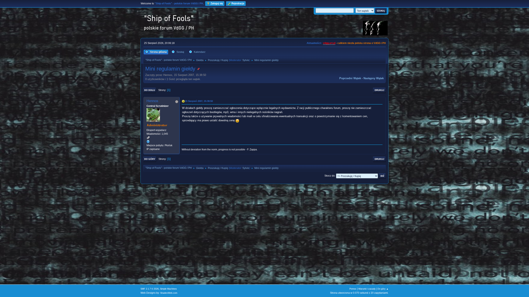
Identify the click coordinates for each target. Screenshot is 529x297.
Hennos (152, 101)
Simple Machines (168, 289)
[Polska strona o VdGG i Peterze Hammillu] (148, 141)
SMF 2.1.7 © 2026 (150, 289)
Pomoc (352, 289)
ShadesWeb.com (168, 293)
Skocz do (329, 175)
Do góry (149, 159)
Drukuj (379, 90)
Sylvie (245, 60)
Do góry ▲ (383, 289)
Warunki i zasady (367, 289)
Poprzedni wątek (350, 78)
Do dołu (149, 90)
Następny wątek (373, 78)
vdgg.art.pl (329, 43)
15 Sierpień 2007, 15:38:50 (199, 101)
